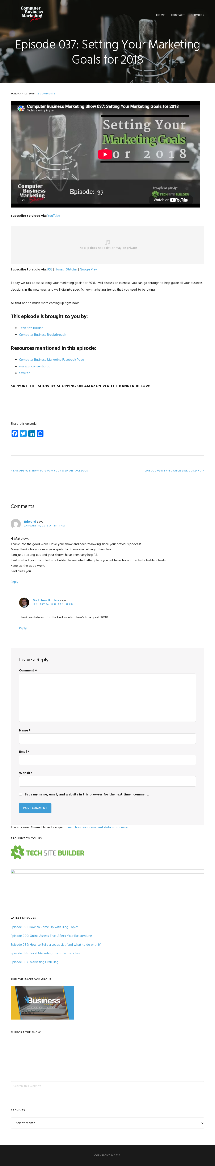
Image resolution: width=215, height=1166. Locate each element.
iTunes (59, 269)
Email (24, 752)
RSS (49, 269)
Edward (30, 522)
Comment (28, 670)
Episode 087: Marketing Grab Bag (34, 962)
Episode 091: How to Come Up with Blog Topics (45, 927)
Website (25, 773)
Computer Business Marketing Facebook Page (51, 360)
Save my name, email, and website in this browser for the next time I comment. (87, 794)
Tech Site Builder (31, 328)
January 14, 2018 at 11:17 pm (53, 604)
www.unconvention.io (34, 366)
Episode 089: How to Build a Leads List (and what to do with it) (56, 945)
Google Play (88, 269)
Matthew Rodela (46, 600)
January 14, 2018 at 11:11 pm (44, 526)
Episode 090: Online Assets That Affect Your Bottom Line (51, 936)
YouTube (53, 216)
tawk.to (24, 373)
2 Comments (46, 94)
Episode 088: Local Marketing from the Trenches (45, 953)
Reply (14, 582)
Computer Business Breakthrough (42, 335)
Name (25, 730)
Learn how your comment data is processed (98, 827)
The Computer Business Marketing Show (32, 14)
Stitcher (71, 269)
